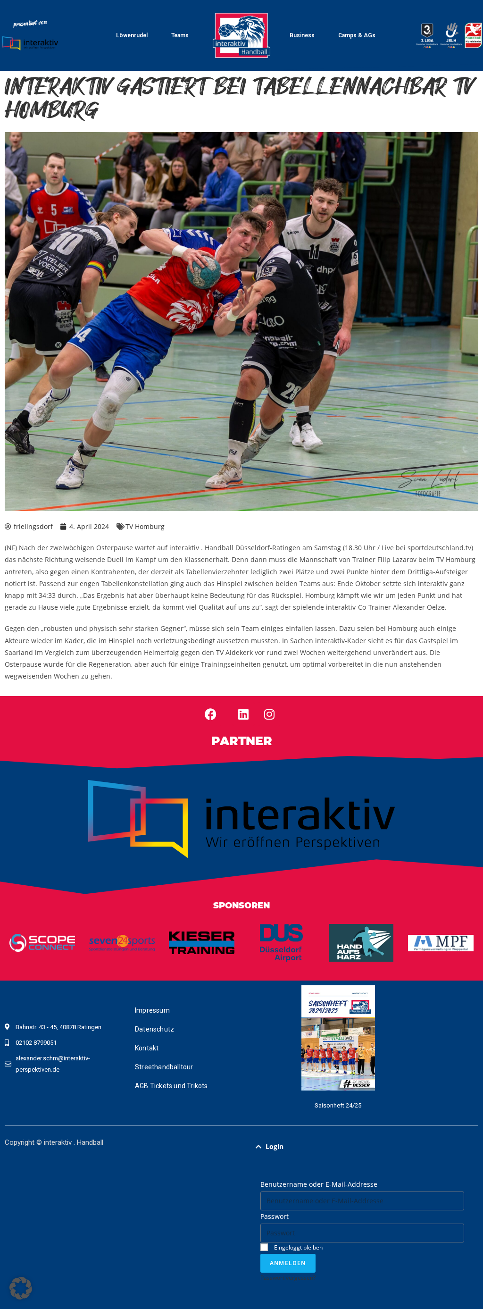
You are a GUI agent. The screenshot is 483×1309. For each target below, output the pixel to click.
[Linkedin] (243, 714)
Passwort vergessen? (288, 1277)
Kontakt (146, 1048)
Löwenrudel (132, 35)
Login (274, 1146)
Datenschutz (154, 1029)
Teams (180, 35)
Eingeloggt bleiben (298, 1247)
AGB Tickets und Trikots (171, 1086)
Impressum (152, 1010)
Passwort (274, 1216)
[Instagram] (269, 714)
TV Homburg (145, 526)
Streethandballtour (164, 1067)
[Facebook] (210, 714)
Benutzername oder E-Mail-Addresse (318, 1184)
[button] (362, 1146)
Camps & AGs (356, 35)
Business (302, 35)
